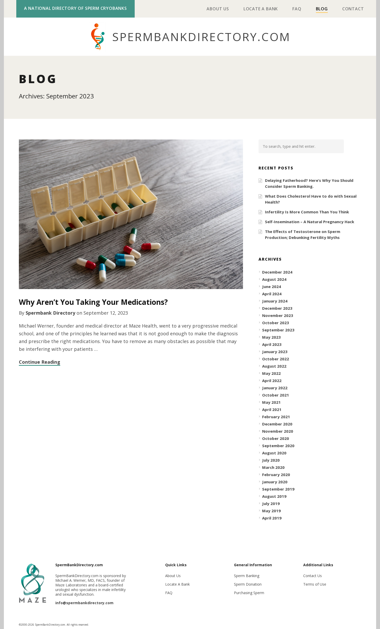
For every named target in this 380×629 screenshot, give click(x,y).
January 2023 (274, 351)
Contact (353, 9)
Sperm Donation (248, 584)
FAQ (296, 9)
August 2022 (274, 366)
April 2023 (272, 344)
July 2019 (271, 503)
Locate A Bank (261, 9)
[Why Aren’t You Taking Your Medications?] (131, 214)
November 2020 (277, 431)
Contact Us (312, 575)
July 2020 (271, 460)
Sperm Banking (246, 575)
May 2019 (271, 510)
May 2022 (271, 373)
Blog (322, 9)
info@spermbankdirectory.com (84, 602)
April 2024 (272, 293)
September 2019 (278, 489)
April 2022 (272, 380)
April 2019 (272, 518)
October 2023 (275, 322)
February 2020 (276, 474)
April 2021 (272, 409)
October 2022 (275, 358)
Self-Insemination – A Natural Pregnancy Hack (309, 221)
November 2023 (277, 315)
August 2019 (274, 496)
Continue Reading (39, 362)
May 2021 (271, 402)
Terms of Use (314, 584)
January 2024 (274, 301)
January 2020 (274, 481)
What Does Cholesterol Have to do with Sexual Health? (310, 199)
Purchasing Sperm (249, 592)
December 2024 (277, 272)
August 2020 (274, 452)
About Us (218, 9)
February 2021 (276, 416)
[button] (354, 146)
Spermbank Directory (50, 313)
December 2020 (277, 423)
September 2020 (278, 445)
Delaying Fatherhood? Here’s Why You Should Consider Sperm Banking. (309, 183)
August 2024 (274, 279)
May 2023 (271, 337)
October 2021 (275, 395)
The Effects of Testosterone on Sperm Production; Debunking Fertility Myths (302, 234)
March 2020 (273, 467)
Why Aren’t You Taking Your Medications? (93, 302)
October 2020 (275, 438)
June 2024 (271, 286)
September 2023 (278, 329)
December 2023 (277, 308)
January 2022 (274, 387)
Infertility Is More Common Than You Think (307, 211)
